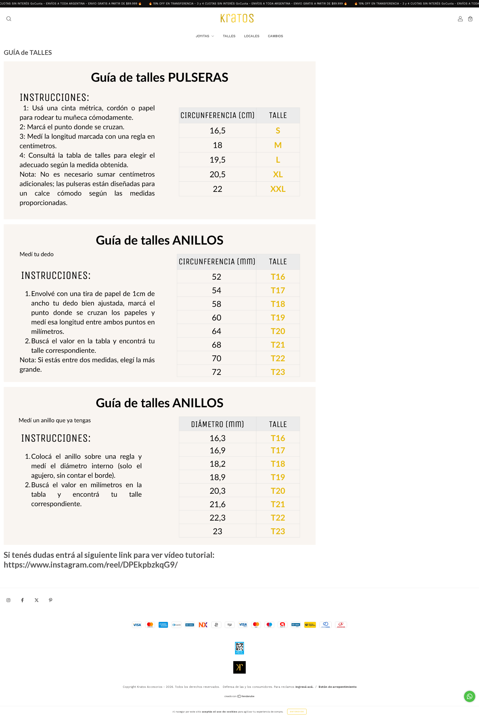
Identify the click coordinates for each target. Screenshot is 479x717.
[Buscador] (8, 19)
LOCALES (251, 36)
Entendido (297, 712)
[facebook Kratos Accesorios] (23, 600)
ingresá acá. (304, 687)
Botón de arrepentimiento (338, 687)
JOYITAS (203, 36)
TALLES (229, 36)
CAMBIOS (275, 36)
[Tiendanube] (239, 697)
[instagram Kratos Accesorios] (9, 600)
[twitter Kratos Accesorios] (37, 600)
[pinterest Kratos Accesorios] (50, 600)
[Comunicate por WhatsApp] (469, 696)
